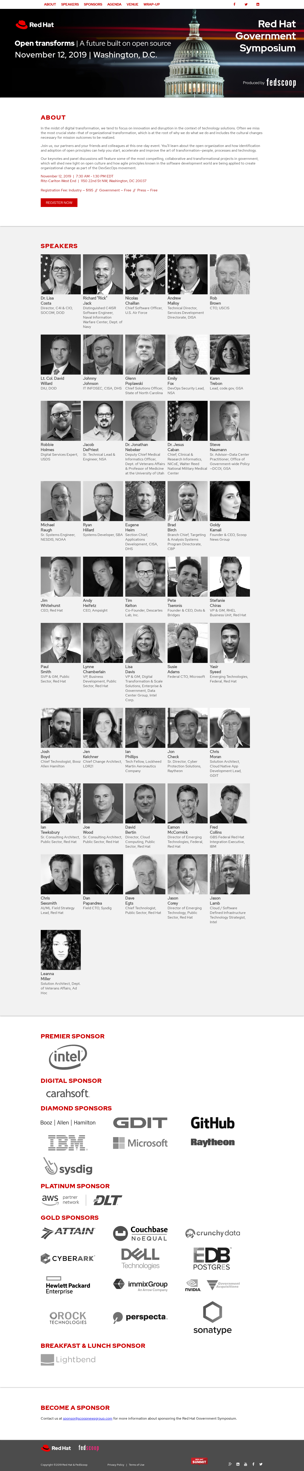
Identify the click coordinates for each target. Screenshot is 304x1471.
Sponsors (93, 4)
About (50, 4)
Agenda (114, 4)
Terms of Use (136, 1465)
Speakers (70, 4)
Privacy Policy (116, 1465)
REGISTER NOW (59, 202)
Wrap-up (152, 4)
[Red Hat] (60, 1450)
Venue (132, 4)
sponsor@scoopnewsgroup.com (87, 1418)
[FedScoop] (92, 1450)
